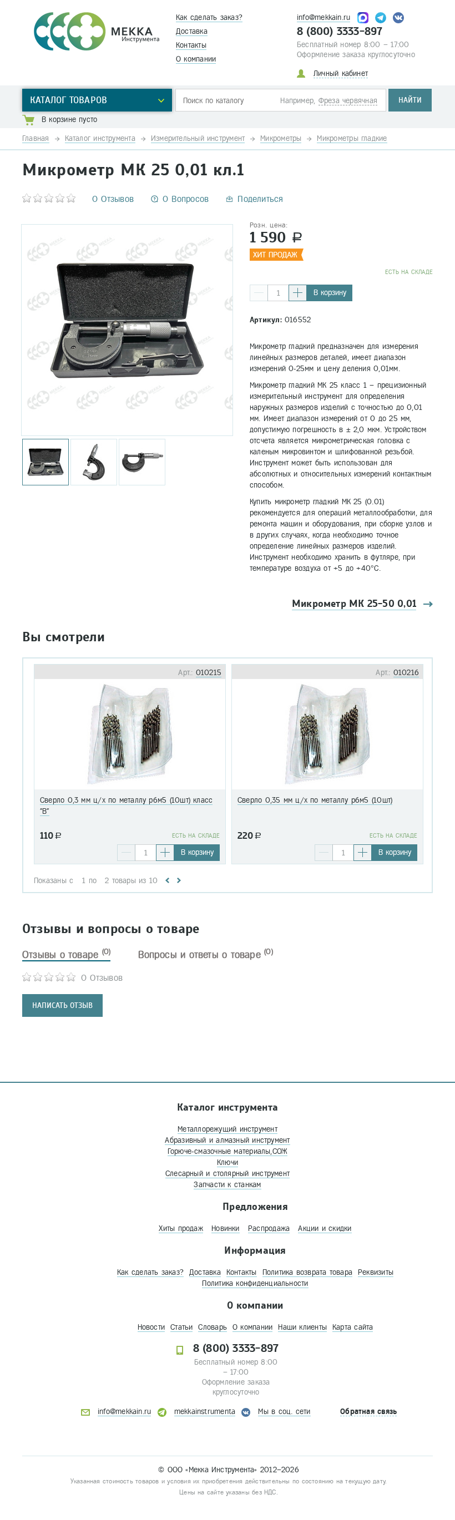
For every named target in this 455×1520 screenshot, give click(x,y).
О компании (196, 59)
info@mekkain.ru (323, 17)
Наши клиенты (302, 1327)
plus (298, 293)
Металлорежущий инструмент (227, 1129)
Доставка (192, 31)
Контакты (191, 45)
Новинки (225, 1228)
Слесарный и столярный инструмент (227, 1173)
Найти (410, 100)
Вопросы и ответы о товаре (205, 954)
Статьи (181, 1327)
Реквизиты (375, 1272)
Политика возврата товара (307, 1272)
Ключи (227, 1162)
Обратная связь (368, 1411)
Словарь (212, 1327)
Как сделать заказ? (209, 17)
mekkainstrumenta (205, 1411)
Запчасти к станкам (227, 1184)
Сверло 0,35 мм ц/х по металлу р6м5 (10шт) (314, 800)
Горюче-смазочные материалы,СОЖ (228, 1151)
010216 (406, 672)
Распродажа (269, 1228)
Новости (151, 1327)
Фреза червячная (347, 101)
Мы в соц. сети (284, 1411)
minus (259, 293)
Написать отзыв (62, 1005)
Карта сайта (352, 1327)
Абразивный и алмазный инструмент (227, 1140)
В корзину (330, 292)
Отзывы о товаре (66, 954)
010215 (208, 672)
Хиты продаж (181, 1228)
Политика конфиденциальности (255, 1283)
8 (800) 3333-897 (340, 32)
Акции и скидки (324, 1228)
